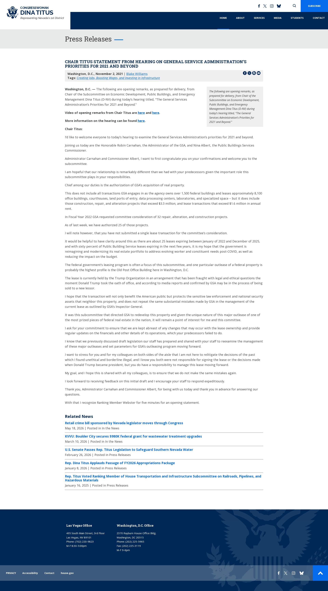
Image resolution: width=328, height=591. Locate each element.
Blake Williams (137, 74)
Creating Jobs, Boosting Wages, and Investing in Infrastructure (118, 78)
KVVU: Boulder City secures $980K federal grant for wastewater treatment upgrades (133, 436)
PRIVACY (11, 573)
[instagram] (272, 6)
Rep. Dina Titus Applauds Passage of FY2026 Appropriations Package (120, 463)
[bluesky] (279, 6)
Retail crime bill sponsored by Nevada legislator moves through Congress (124, 423)
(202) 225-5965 (134, 541)
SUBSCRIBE (314, 6)
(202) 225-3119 (131, 545)
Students (297, 17)
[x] (265, 6)
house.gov (67, 573)
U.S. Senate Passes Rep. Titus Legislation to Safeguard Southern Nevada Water (129, 450)
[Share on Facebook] (245, 73)
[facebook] (259, 6)
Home (223, 17)
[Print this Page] (254, 73)
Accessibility (30, 573)
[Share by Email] (259, 73)
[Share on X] (249, 73)
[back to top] (320, 573)
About (240, 17)
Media (278, 17)
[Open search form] (294, 6)
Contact (319, 17)
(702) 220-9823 (84, 541)
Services (259, 17)
